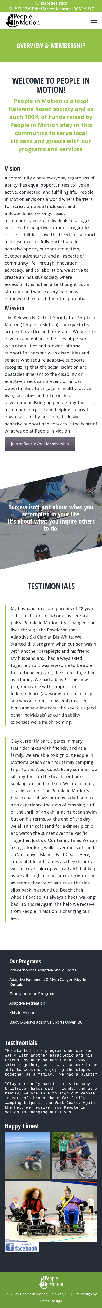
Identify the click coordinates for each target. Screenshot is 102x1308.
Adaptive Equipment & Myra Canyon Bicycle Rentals (47, 982)
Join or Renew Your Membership (40, 443)
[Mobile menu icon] (94, 21)
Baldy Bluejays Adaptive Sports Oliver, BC (46, 1022)
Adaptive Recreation (27, 1003)
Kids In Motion (22, 1012)
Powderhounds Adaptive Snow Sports (42, 970)
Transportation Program (31, 993)
